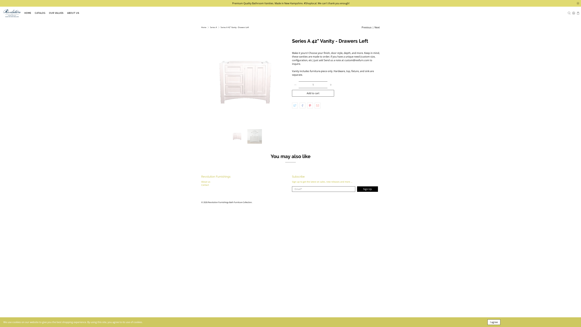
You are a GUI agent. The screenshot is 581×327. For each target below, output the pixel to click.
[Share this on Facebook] (302, 105)
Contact (205, 184)
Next (377, 27)
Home (27, 13)
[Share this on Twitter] (295, 105)
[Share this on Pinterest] (310, 105)
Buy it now (357, 93)
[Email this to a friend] (317, 105)
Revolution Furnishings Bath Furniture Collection (230, 202)
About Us (73, 13)
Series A (213, 27)
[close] (577, 3)
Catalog (40, 13)
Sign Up (367, 189)
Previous (367, 27)
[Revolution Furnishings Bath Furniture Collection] (12, 13)
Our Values (56, 13)
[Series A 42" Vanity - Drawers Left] (245, 82)
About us (205, 181)
